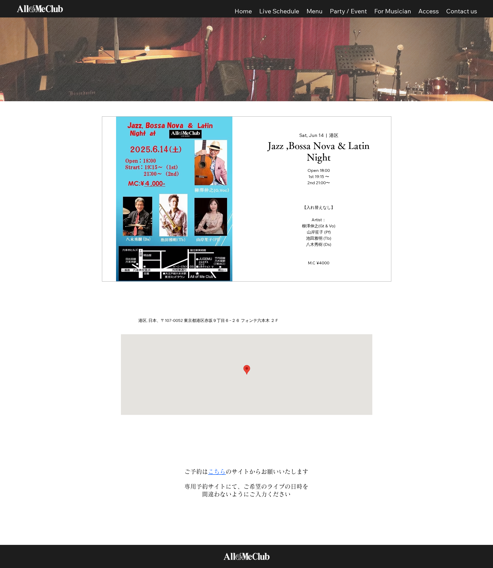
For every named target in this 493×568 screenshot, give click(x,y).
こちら (217, 471)
